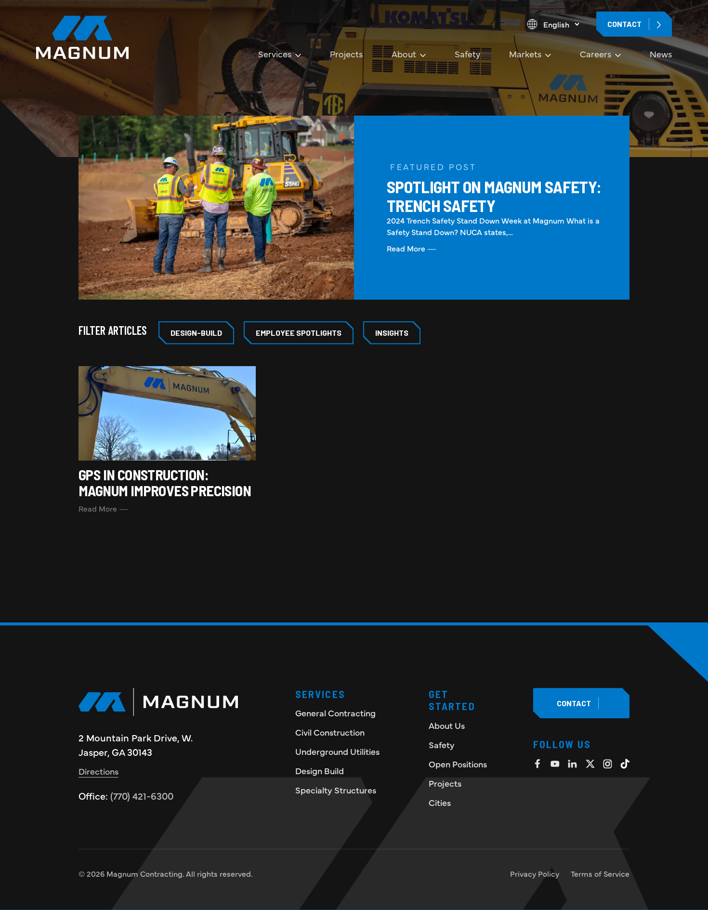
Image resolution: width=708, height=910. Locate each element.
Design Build (319, 771)
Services (274, 54)
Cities (440, 802)
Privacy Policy (534, 873)
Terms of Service (600, 873)
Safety (467, 54)
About (404, 54)
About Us (447, 725)
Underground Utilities (337, 751)
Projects (346, 54)
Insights (391, 332)
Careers (595, 54)
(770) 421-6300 (141, 795)
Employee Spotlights (298, 332)
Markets (525, 54)
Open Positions (458, 764)
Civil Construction (330, 732)
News (661, 54)
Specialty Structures (335, 790)
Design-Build (196, 332)
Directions (98, 771)
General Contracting (335, 713)
